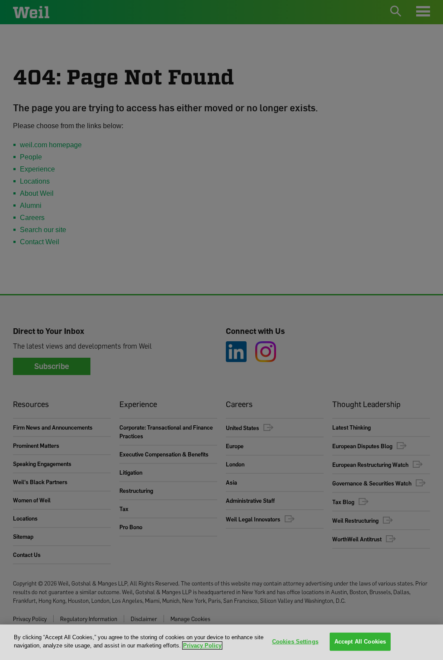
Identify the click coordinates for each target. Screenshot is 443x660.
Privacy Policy (202, 645)
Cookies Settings (295, 641)
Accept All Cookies (360, 641)
